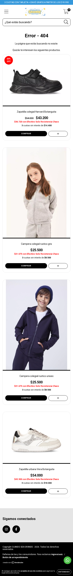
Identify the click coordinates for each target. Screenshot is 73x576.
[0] (66, 12)
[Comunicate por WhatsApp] (67, 560)
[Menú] (6, 12)
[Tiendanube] (13, 563)
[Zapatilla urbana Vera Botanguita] (58, 491)
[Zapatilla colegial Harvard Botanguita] (58, 134)
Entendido (64, 572)
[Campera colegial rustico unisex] (58, 398)
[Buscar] (66, 22)
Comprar (26, 134)
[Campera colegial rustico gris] (58, 266)
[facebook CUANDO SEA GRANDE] (16, 529)
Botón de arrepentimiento (15, 557)
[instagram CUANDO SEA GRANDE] (6, 529)
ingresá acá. (57, 554)
